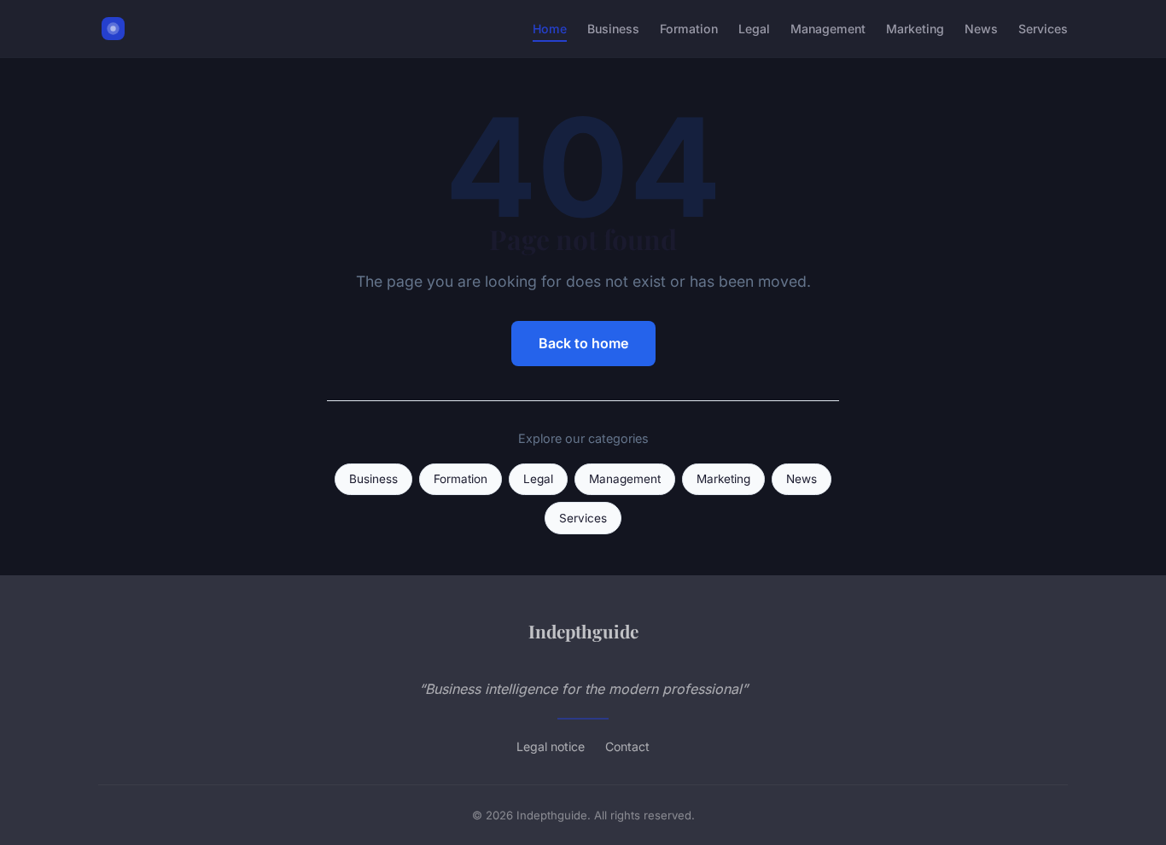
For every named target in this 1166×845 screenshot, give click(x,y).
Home (550, 28)
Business (613, 28)
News (981, 28)
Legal (754, 28)
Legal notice (550, 746)
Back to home (583, 343)
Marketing (915, 28)
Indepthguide (583, 631)
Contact (627, 746)
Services (1043, 28)
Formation (689, 28)
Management (828, 28)
